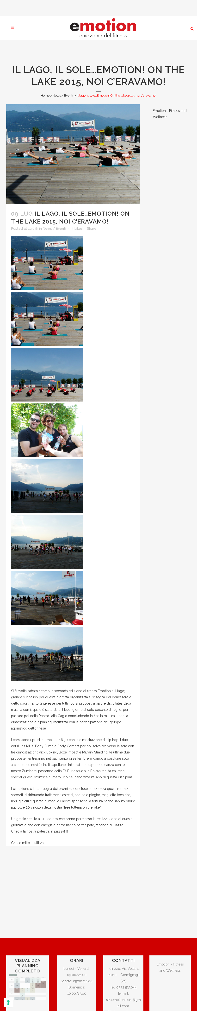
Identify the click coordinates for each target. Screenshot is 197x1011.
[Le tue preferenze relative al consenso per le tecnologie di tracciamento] (8, 1002)
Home (45, 95)
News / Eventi (63, 95)
